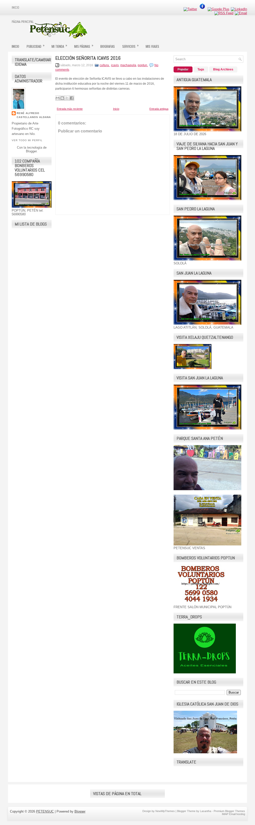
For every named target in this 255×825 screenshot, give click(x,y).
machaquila (128, 65)
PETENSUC (45, 811)
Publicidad (36, 46)
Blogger (31, 151)
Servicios (130, 46)
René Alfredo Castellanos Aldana (34, 115)
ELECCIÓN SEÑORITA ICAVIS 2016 (88, 58)
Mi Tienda (59, 46)
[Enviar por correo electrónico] (57, 98)
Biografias (107, 46)
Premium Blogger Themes (229, 811)
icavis (115, 65)
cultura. (105, 65)
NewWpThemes (165, 811)
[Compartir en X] (66, 98)
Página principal (23, 22)
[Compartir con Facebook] (71, 98)
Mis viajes (152, 46)
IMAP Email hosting (233, 814)
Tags (200, 69)
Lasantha (205, 811)
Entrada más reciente (70, 108)
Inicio (15, 7)
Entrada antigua (158, 108)
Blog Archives (223, 69)
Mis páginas (83, 46)
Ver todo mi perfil (27, 140)
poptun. (143, 65)
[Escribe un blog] (62, 98)
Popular (183, 69)
